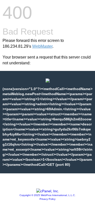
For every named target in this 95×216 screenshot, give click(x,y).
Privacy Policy (47, 199)
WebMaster (42, 46)
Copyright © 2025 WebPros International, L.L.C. (47, 195)
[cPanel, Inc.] (47, 191)
